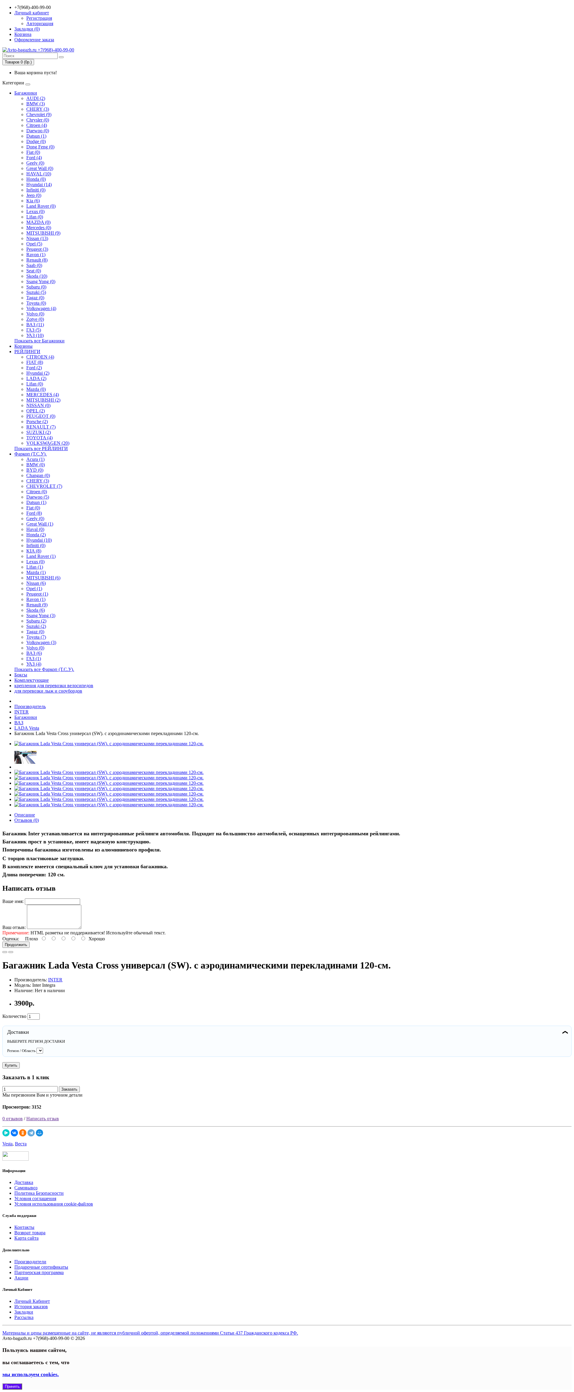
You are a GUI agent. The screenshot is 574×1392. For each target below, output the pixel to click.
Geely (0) (35, 163)
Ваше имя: (13, 901)
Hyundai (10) (39, 540)
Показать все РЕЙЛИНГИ (41, 448)
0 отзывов (12, 1118)
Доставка (23, 1182)
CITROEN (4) (40, 356)
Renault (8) (37, 259)
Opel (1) (34, 588)
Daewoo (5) (37, 497)
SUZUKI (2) (38, 432)
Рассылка (23, 1317)
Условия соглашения (35, 1198)
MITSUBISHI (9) (43, 233)
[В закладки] (4, 952)
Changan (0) (38, 475)
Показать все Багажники (39, 340)
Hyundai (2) (37, 373)
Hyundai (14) (39, 184)
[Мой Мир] (39, 1132)
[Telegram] (31, 1132)
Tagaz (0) (35, 297)
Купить (11, 1065)
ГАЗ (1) (33, 658)
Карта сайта (26, 1238)
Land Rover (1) (41, 556)
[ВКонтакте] (14, 1132)
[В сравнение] (10, 952)
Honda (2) (36, 534)
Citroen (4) (36, 125)
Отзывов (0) (26, 820)
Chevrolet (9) (38, 114)
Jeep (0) (33, 195)
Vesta (7, 1143)
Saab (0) (34, 265)
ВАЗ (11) (35, 324)
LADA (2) (36, 378)
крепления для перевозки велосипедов (53, 685)
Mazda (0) (36, 389)
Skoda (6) (35, 610)
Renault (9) (37, 604)
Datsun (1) (36, 136)
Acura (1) (35, 459)
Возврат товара (29, 1232)
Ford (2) (34, 367)
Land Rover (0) (41, 206)
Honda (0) (36, 179)
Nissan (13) (37, 238)
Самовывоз (25, 1187)
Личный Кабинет (32, 1301)
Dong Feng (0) (40, 146)
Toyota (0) (36, 303)
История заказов (31, 1306)
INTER (55, 979)
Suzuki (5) (36, 292)
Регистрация (39, 18)
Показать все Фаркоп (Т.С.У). (44, 669)
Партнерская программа (39, 1272)
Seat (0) (33, 270)
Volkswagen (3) (41, 642)
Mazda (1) (36, 572)
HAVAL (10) (38, 173)
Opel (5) (34, 243)
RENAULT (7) (41, 426)
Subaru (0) (36, 286)
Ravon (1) (35, 254)
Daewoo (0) (37, 130)
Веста (21, 1143)
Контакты (24, 1227)
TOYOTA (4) (39, 437)
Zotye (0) (35, 319)
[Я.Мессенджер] (6, 1132)
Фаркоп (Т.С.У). (30, 453)
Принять (12, 1386)
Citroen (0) (36, 491)
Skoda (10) (36, 276)
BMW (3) (35, 103)
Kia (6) (33, 200)
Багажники (25, 92)
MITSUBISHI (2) (43, 400)
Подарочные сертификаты (41, 1267)
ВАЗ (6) (34, 653)
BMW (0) (35, 464)
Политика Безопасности (39, 1193)
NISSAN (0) (38, 405)
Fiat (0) (33, 152)
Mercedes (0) (38, 227)
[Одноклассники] (22, 1132)
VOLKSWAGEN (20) (47, 443)
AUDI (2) (35, 98)
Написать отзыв (42, 1118)
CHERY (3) (37, 109)
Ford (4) (34, 157)
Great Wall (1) (39, 523)
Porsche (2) (37, 421)
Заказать (69, 1089)
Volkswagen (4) (41, 308)
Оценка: (10, 938)
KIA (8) (33, 550)
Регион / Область (21, 1050)
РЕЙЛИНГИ (27, 351)
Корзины (23, 346)
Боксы (20, 674)
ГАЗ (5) (33, 330)
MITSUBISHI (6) (43, 577)
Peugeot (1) (37, 593)
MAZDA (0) (38, 222)
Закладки (23, 1311)
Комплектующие (31, 680)
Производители (30, 1261)
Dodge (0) (36, 141)
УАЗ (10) (35, 335)
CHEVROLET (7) (44, 486)
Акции (21, 1277)
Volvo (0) (35, 313)
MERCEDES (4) (42, 394)
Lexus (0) (35, 211)
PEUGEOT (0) (40, 416)
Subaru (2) (36, 620)
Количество (14, 1016)
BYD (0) (34, 470)
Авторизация (39, 23)
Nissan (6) (36, 583)
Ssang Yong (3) (40, 615)
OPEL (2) (35, 410)
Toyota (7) (36, 637)
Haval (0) (35, 529)
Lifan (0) (34, 216)
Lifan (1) (34, 567)
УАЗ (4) (33, 664)
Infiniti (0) (35, 189)
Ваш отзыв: (14, 927)
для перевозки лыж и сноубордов (48, 690)
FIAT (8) (34, 362)
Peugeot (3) (37, 249)
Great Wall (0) (39, 168)
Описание (24, 814)
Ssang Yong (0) (40, 281)
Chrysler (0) (37, 119)
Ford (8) (34, 513)
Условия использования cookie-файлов (53, 1203)
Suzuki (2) (36, 626)
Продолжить (16, 944)
